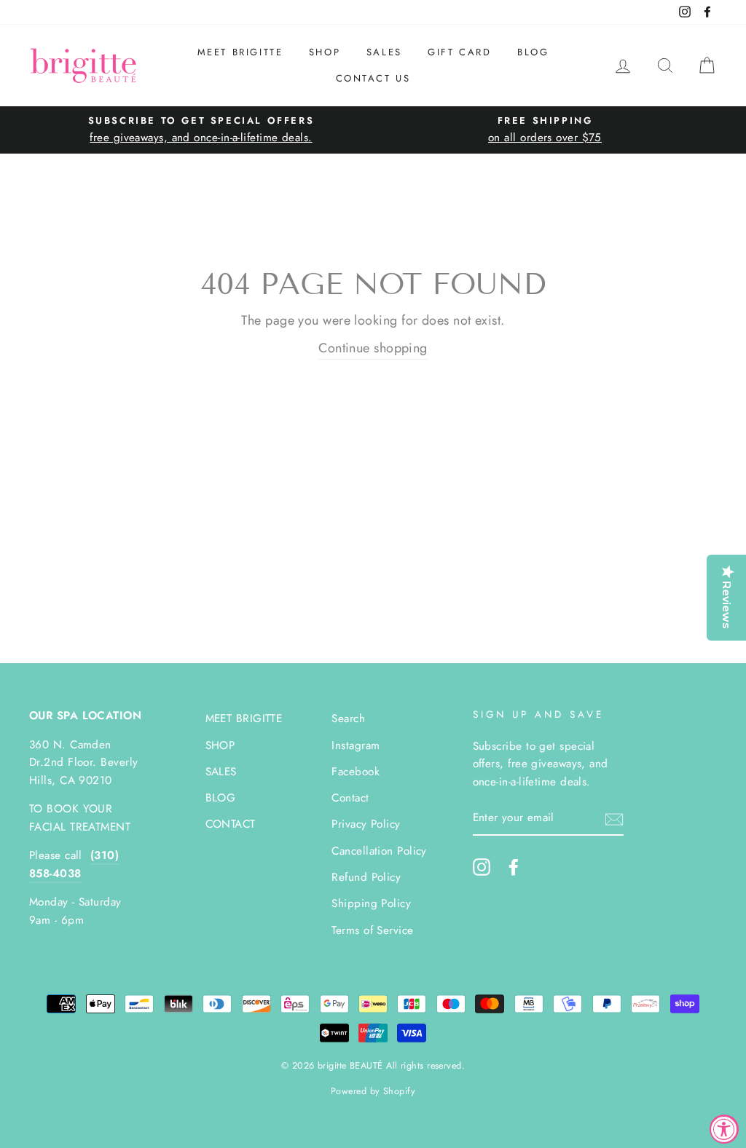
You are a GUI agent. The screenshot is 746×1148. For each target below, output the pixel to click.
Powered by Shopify (373, 1091)
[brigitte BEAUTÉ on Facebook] (513, 867)
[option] (201, 130)
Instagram (355, 745)
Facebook (355, 772)
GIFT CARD (459, 52)
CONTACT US (373, 78)
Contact (350, 798)
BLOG (533, 52)
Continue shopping (373, 348)
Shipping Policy (371, 903)
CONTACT (230, 824)
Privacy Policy (365, 824)
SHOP (324, 52)
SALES (384, 52)
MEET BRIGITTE (240, 52)
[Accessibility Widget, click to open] (724, 1129)
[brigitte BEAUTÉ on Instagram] (481, 867)
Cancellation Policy (379, 851)
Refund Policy (366, 877)
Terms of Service (372, 930)
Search (348, 718)
